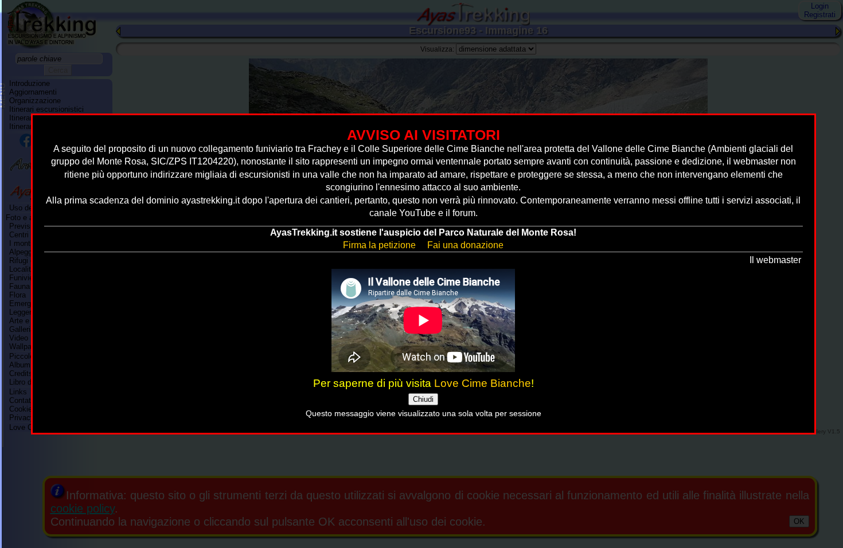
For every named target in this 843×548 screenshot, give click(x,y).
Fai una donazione (465, 245)
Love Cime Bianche (482, 383)
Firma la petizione (379, 245)
